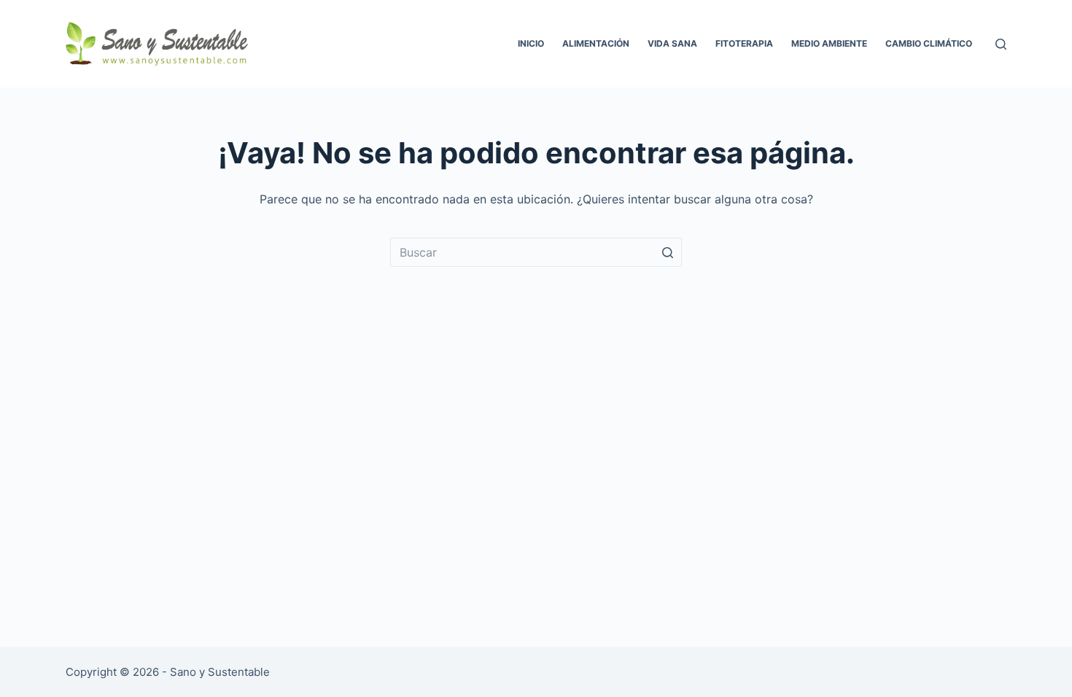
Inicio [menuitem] (531, 43)
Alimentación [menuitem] (595, 43)
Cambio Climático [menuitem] (928, 43)
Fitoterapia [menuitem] (744, 43)
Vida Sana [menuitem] (672, 43)
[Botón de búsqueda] (667, 252)
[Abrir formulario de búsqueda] (1000, 44)
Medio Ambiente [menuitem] (829, 43)
